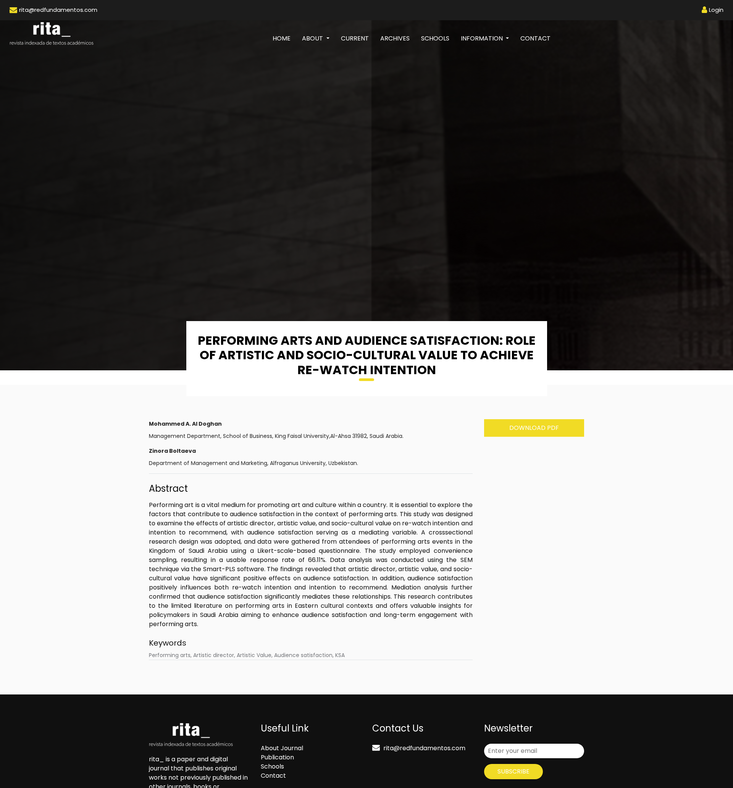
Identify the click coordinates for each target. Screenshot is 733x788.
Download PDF (534, 427)
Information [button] (482, 38)
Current (355, 38)
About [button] (313, 38)
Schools (435, 38)
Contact (535, 38)
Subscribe (513, 771)
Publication (277, 757)
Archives (395, 38)
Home (284, 38)
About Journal (282, 748)
